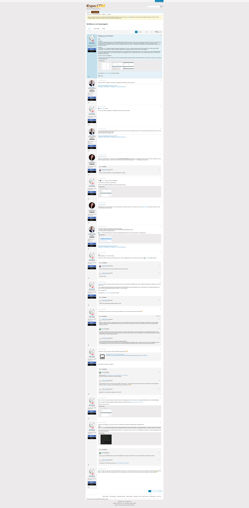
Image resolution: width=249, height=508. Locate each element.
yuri (101, 232)
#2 (160, 80)
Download (136, 496)
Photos (103, 28)
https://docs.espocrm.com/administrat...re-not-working (116, 375)
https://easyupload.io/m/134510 (136, 402)
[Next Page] (151, 32)
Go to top (159, 496)
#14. (159, 452)
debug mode (144, 206)
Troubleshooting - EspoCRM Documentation (115, 354)
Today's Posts (89, 14)
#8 (160, 226)
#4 (160, 128)
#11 (160, 309)
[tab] (89, 28)
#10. (159, 300)
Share (93, 97)
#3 (160, 106)
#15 (160, 468)
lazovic (103, 180)
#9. (159, 265)
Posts (89, 28)
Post (92, 51)
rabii (101, 399)
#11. (159, 319)
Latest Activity (96, 28)
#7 (160, 202)
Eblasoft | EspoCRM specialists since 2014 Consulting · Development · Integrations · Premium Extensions (112, 86)
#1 (160, 35)
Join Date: (90, 45)
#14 (160, 422)
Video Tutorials (129, 496)
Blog (140, 496)
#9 (160, 252)
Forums (88, 12)
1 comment (103, 166)
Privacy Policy (152, 496)
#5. (159, 169)
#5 (160, 154)
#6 (160, 178)
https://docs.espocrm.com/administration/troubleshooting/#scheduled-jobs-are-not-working (126, 355)
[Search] (161, 7)
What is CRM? (106, 496)
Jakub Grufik (106, 73)
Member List (104, 14)
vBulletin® (124, 501)
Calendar (109, 14)
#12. (159, 380)
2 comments (104, 262)
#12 (160, 349)
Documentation (113, 496)
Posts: (89, 46)
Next (160, 491)
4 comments (104, 316)
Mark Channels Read (97, 14)
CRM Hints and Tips (121, 496)
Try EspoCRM (95, 12)
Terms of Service (145, 496)
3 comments (104, 369)
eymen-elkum (103, 108)
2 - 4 (157, 316)
